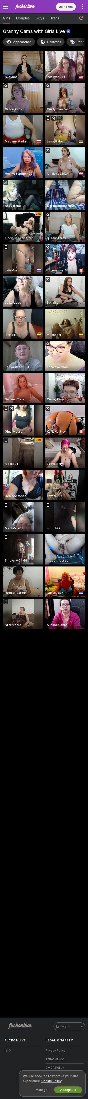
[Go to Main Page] (27, 6)
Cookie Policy (51, 1081)
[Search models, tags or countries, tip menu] (81, 18)
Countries (54, 42)
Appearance (22, 42)
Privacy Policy (55, 1050)
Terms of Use (55, 1059)
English (65, 1026)
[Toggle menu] (5, 6)
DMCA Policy (54, 1067)
